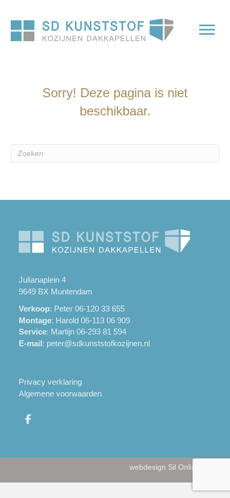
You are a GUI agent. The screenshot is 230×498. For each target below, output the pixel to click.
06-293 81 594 (101, 331)
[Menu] (207, 30)
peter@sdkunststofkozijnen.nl (98, 343)
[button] (28, 419)
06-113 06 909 (105, 320)
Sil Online (184, 467)
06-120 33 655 (100, 308)
